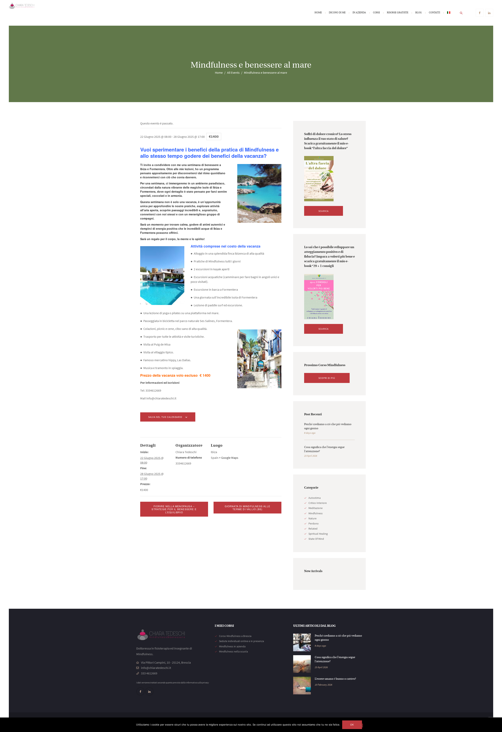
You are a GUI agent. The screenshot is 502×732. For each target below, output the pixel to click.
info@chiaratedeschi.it (156, 668)
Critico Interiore (317, 503)
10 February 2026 (323, 684)
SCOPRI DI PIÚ (326, 377)
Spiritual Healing (318, 533)
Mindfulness (315, 513)
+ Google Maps (228, 458)
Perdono (313, 523)
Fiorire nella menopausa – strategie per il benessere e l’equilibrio (174, 509)
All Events (233, 72)
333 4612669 (149, 673)
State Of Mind (316, 539)
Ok (352, 724)
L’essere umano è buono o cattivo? (335, 679)
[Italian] (449, 12)
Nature (312, 518)
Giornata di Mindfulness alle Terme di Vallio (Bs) (247, 507)
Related (312, 528)
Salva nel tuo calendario (165, 416)
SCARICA (323, 211)
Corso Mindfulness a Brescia (235, 636)
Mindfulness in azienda (232, 646)
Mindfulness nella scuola (233, 651)
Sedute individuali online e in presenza (241, 641)
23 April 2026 (310, 455)
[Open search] (461, 13)
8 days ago (310, 432)
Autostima (314, 498)
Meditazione (315, 508)
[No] (361, 725)
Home (219, 72)
